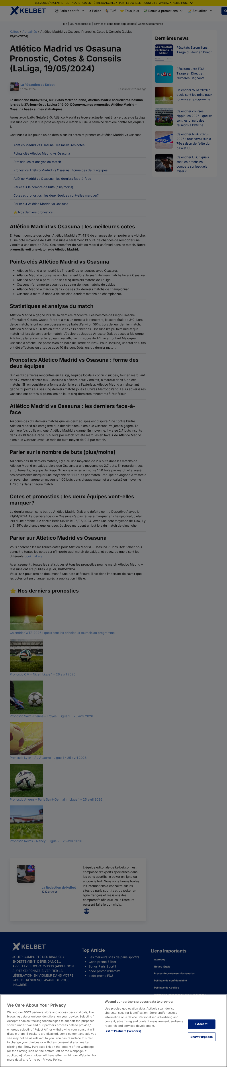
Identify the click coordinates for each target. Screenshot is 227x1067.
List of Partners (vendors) (123, 1031)
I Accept (201, 1024)
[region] (113, 1030)
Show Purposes (201, 1036)
